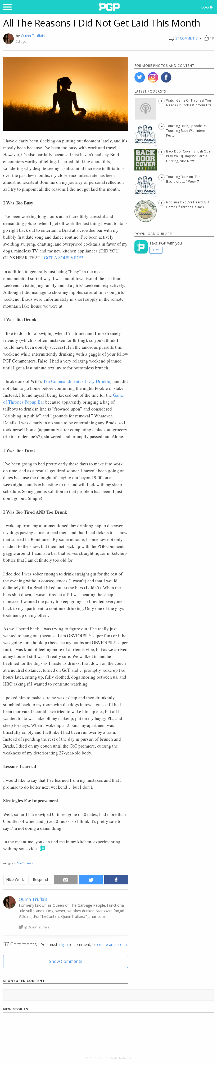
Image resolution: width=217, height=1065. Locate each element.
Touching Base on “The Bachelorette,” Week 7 (183, 179)
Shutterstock (25, 863)
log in (63, 944)
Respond (40, 879)
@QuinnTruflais (36, 927)
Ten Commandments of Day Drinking (78, 381)
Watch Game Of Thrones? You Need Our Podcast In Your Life (188, 102)
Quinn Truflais (33, 35)
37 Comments (186, 38)
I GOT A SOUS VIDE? (62, 258)
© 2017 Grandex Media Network (108, 1058)
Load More (108, 1031)
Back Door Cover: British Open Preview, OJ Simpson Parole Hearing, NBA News (189, 156)
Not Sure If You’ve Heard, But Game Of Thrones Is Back (187, 204)
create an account (112, 944)
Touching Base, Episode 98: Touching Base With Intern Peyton (186, 131)
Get (156, 250)
